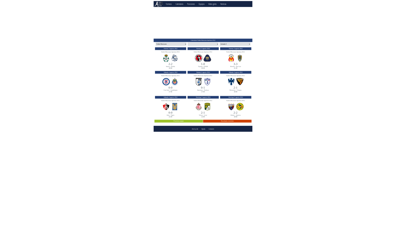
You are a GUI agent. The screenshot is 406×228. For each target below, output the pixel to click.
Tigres (172, 115)
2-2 (170, 64)
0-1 (203, 87)
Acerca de (195, 129)
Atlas (168, 115)
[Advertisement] (203, 23)
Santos (168, 66)
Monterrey (233, 90)
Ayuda (203, 129)
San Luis (238, 66)
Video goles (212, 3)
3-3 (235, 64)
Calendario (179, 3)
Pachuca (206, 90)
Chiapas (239, 90)
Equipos (202, 3)
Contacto (211, 129)
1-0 (203, 64)
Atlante (232, 115)
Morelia (232, 66)
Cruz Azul (166, 90)
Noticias (223, 3)
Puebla (173, 66)
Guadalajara (174, 90)
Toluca (201, 115)
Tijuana (200, 66)
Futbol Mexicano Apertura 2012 (170, 52)
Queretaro (200, 90)
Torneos (169, 3)
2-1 (235, 87)
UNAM (206, 66)
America (238, 115)
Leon (205, 115)
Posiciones (191, 3)
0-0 (170, 87)
